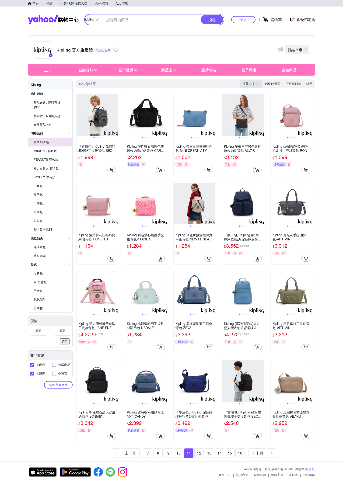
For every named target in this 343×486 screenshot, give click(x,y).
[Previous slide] (80, 115)
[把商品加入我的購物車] (111, 170)
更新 (311, 469)
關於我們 (242, 474)
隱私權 (293, 474)
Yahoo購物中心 (53, 19)
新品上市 (294, 49)
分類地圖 (309, 474)
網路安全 (277, 474)
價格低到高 (272, 83)
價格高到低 (293, 83)
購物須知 (260, 474)
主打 (48, 70)
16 (240, 453)
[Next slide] (115, 115)
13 (209, 453)
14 (219, 453)
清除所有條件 (58, 384)
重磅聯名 (208, 70)
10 (178, 453)
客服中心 (225, 474)
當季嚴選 (249, 70)
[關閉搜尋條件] (97, 19)
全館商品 (289, 70)
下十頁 (257, 453)
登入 (243, 19)
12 (199, 453)
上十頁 (130, 453)
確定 (65, 341)
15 (230, 453)
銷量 (309, 83)
